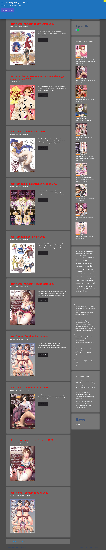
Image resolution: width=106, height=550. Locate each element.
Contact (96, 547)
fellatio (77, 266)
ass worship (79, 254)
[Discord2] (76, 30)
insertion (86, 272)
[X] (78, 30)
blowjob (77, 255)
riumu (86, 283)
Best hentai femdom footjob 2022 (29, 492)
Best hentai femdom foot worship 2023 (32, 23)
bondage (82, 255)
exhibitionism (90, 260)
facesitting (80, 263)
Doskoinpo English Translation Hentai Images (85, 199)
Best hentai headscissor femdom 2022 (31, 440)
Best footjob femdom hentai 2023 (29, 336)
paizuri (85, 280)
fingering (82, 266)
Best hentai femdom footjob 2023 (29, 387)
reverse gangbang (79, 283)
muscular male (82, 278)
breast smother (89, 255)
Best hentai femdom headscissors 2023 (32, 283)
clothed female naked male (81, 257)
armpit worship (90, 251)
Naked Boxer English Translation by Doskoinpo (83, 119)
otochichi (82, 280)
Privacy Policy (83, 547)
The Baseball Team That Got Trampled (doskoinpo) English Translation (85, 158)
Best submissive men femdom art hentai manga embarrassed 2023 (37, 78)
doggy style (91, 257)
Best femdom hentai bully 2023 (27, 236)
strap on (87, 289)
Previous (13, 541)
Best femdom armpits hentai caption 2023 (33, 183)
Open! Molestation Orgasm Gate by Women (84, 351)
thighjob (81, 291)
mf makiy (82, 274)
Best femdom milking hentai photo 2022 (84, 138)
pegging (90, 280)
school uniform (85, 286)
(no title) (83, 361)
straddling (81, 288)
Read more (43, 40)
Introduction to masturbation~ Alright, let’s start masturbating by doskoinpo (85, 61)
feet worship (89, 263)
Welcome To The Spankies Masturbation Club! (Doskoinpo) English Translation (85, 179)
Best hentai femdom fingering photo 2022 (85, 100)
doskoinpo (81, 260)
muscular (87, 276)
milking (87, 274)
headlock (90, 269)
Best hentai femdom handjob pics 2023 (84, 218)
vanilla (85, 291)
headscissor (80, 272)
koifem (89, 272)
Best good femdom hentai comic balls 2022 (85, 81)
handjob (83, 269)
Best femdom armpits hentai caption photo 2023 (84, 237)
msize (83, 276)
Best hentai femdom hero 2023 (27, 131)
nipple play (89, 278)
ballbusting (88, 254)
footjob (89, 266)
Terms (90, 547)
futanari (77, 269)
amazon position (81, 251)
